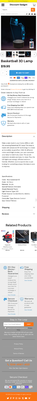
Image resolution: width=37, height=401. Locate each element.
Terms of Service (18, 353)
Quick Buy (8, 239)
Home (3, 14)
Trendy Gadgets (12, 14)
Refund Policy (18, 349)
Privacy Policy (18, 344)
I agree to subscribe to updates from (19, 329)
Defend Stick (22, 245)
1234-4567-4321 (20, 364)
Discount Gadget (18, 4)
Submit (29, 324)
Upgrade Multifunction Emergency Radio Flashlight (7, 246)
